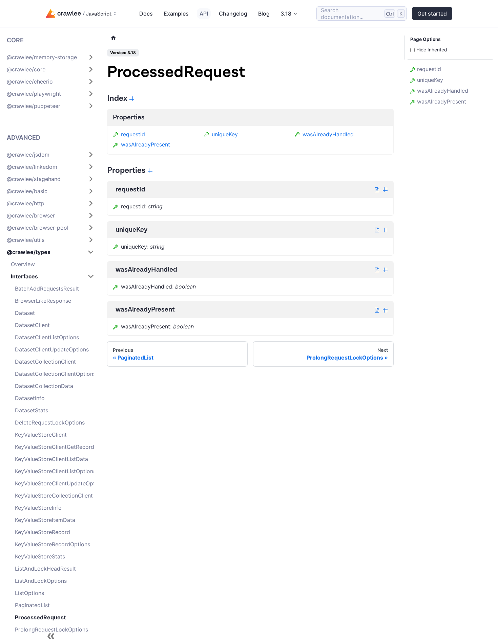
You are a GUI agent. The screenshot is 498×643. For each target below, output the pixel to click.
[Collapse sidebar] (51, 636)
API (204, 13)
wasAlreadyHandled (328, 134)
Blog (264, 13)
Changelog (233, 13)
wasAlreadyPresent (145, 144)
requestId (133, 134)
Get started (432, 13)
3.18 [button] (286, 13)
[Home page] (113, 38)
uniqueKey (225, 134)
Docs (146, 13)
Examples (176, 13)
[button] (50, 57)
